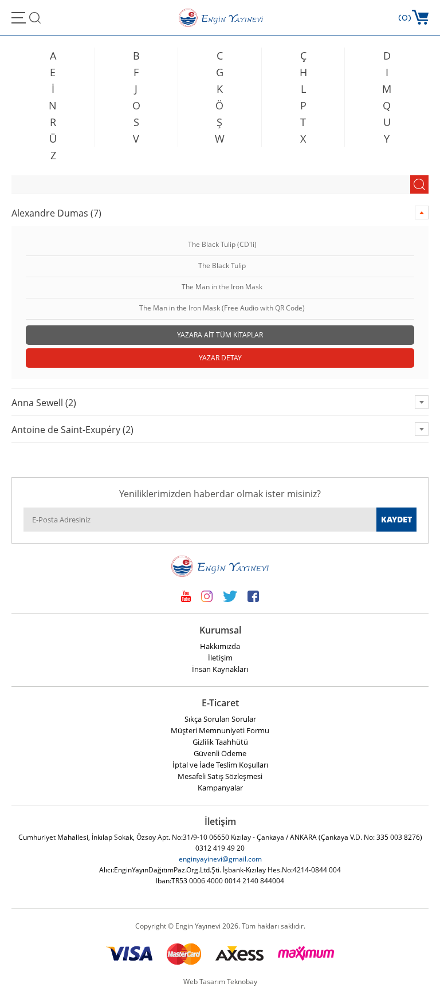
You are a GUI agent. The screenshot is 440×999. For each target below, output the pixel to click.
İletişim (220, 657)
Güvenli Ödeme (220, 753)
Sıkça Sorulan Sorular (220, 719)
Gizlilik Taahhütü (220, 742)
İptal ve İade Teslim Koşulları (220, 765)
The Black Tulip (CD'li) (222, 244)
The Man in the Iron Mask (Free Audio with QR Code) (222, 308)
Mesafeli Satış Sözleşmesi (220, 776)
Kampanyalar (220, 787)
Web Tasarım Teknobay (220, 981)
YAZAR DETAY (220, 358)
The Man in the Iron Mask (222, 287)
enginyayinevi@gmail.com (220, 859)
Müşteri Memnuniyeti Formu (220, 730)
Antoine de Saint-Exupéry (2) (72, 429)
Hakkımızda (220, 646)
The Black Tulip (222, 265)
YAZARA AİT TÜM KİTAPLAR (220, 335)
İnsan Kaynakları (220, 669)
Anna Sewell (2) (43, 402)
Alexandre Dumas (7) (56, 213)
